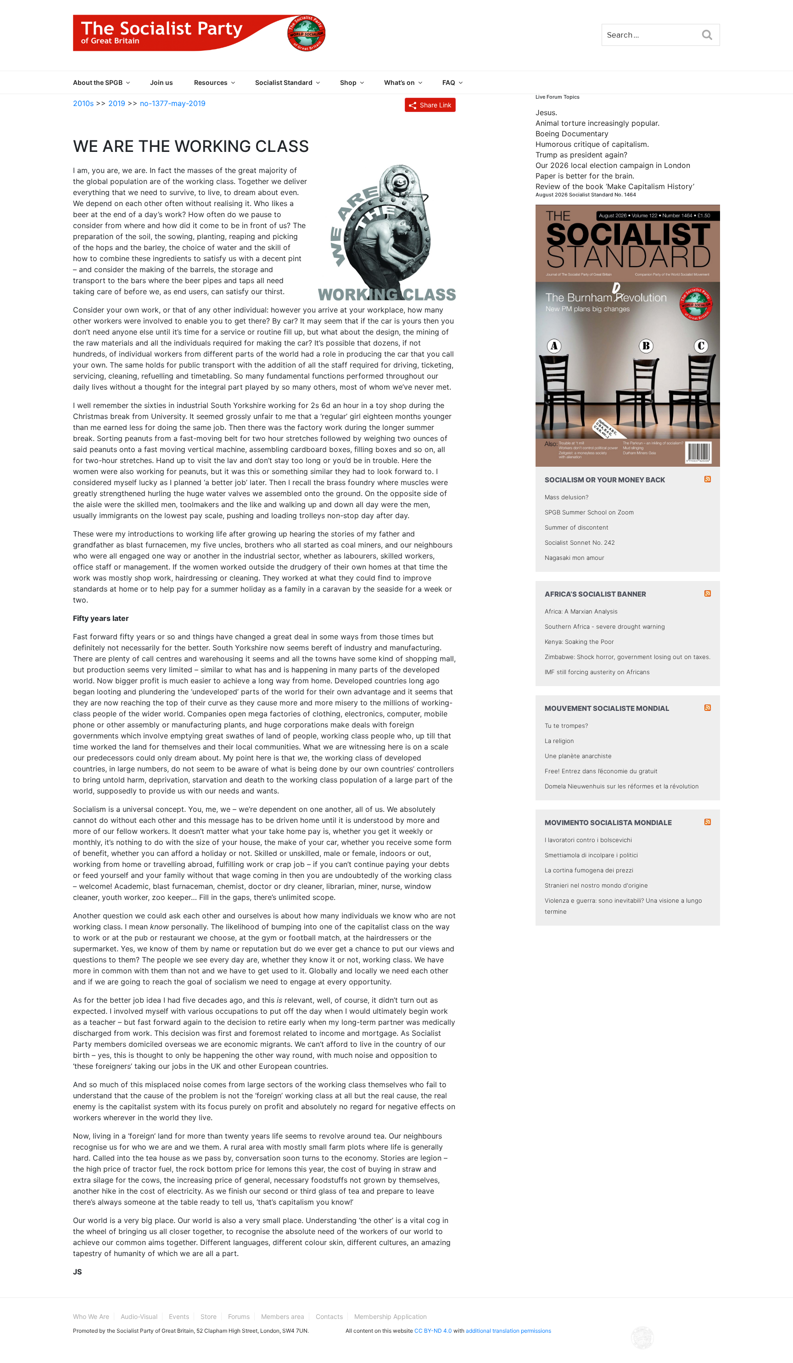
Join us (161, 82)
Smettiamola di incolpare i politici (591, 855)
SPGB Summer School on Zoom (589, 512)
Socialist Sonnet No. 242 (580, 542)
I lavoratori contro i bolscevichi (588, 839)
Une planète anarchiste (578, 756)
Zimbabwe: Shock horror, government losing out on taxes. (627, 656)
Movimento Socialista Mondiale (608, 822)
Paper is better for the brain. (585, 175)
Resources (211, 82)
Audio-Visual (139, 1316)
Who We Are (91, 1316)
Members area (282, 1316)
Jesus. (546, 112)
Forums (239, 1316)
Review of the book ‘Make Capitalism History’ (615, 186)
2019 (116, 103)
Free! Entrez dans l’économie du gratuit (601, 771)
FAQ (448, 82)
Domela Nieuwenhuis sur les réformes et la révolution (622, 786)
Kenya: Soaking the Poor (579, 641)
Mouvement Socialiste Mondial (607, 708)
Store (209, 1316)
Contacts (329, 1316)
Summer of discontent (577, 527)
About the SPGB (98, 82)
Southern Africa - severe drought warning (605, 626)
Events (179, 1316)
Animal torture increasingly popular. (597, 123)
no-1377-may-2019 (173, 103)
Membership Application (390, 1316)
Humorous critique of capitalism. (592, 144)
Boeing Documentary (572, 133)
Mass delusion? (566, 497)
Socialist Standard (284, 82)
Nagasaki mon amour (574, 557)
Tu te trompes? (566, 725)
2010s (83, 103)
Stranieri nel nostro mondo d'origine (596, 885)
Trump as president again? (581, 154)
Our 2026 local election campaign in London (613, 165)
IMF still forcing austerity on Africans (597, 672)
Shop (348, 82)
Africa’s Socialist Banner (595, 594)
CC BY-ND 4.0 (433, 1330)
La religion (559, 740)
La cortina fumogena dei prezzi (589, 870)
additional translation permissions (508, 1330)
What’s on (399, 82)
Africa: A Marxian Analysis (581, 611)
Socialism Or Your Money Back (605, 479)
